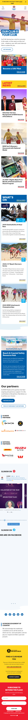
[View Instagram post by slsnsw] (24, 506)
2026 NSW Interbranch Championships (11, 306)
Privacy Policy (10, 711)
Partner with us (8, 400)
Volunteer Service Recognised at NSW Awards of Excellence (12, 114)
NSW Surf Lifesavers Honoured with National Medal (11, 148)
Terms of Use (18, 711)
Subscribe (14, 708)
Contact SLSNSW (14, 677)
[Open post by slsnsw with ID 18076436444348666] (14, 496)
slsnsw (14, 485)
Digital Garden (13, 715)
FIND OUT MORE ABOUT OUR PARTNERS (13, 406)
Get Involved (7, 49)
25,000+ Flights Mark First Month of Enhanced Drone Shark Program (12, 181)
